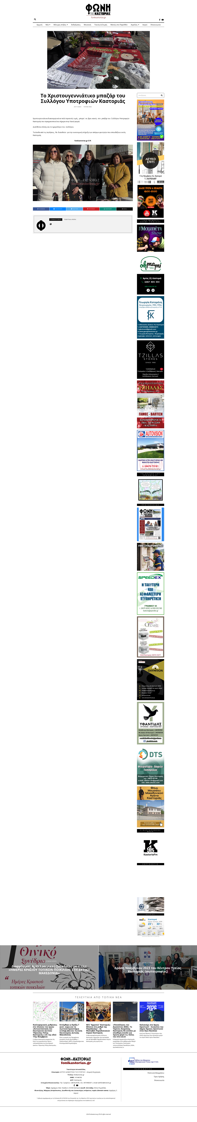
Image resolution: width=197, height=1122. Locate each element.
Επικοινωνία (155, 25)
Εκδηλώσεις (76, 25)
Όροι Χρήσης (159, 1076)
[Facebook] (160, 19)
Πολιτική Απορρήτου (156, 1073)
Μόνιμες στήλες (60, 25)
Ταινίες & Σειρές (100, 25)
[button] (161, 95)
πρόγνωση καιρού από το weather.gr (150, 936)
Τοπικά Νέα (88, 107)
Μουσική (87, 25)
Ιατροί (144, 25)
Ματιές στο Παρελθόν (119, 25)
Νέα (47, 25)
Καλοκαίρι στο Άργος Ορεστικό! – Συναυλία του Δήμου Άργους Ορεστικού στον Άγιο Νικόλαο (151, 1028)
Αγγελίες (134, 25)
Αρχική (39, 25)
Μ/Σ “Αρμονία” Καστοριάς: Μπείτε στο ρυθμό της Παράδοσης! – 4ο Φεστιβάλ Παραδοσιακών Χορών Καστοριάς (98, 1029)
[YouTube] (162, 19)
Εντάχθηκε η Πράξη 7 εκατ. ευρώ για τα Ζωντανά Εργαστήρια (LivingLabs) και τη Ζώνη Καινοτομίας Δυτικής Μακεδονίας (71, 1030)
